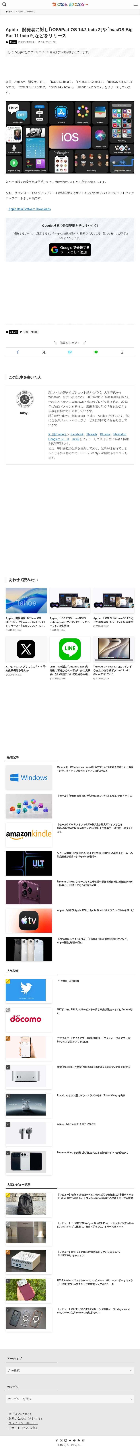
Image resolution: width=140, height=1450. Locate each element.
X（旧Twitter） (58, 434)
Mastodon (119, 434)
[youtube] (70, 1440)
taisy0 (24, 413)
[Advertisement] (70, 68)
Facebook (77, 434)
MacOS (34, 332)
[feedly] (74, 1440)
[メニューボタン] (135, 4)
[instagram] (65, 1440)
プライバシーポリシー (23, 1423)
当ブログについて (20, 1413)
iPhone (13, 42)
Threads (91, 434)
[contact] (83, 1440)
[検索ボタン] (4, 4)
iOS (26, 332)
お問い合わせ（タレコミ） (26, 1418)
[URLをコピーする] (122, 352)
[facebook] (57, 1440)
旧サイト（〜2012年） (23, 1427)
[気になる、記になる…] (70, 4)
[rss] (78, 1440)
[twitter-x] (61, 1440)
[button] (18, 352)
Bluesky (105, 434)
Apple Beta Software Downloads (30, 209)
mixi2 (75, 439)
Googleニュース (58, 439)
